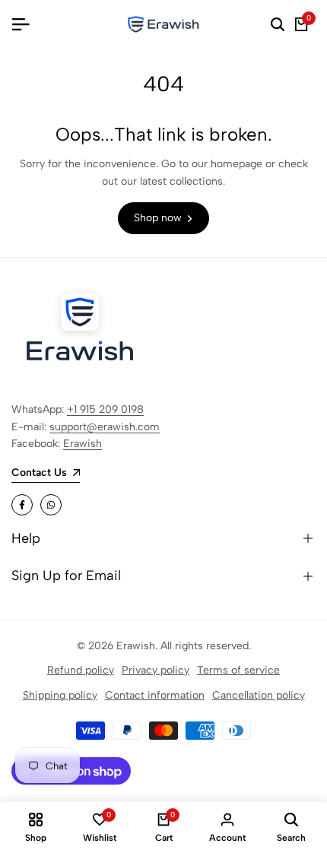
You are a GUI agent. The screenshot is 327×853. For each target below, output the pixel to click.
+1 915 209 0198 (105, 409)
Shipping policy (60, 695)
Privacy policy (155, 670)
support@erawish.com (104, 426)
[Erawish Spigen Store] (163, 24)
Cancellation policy (258, 695)
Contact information (155, 695)
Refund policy (80, 670)
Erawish (82, 443)
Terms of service (238, 670)
